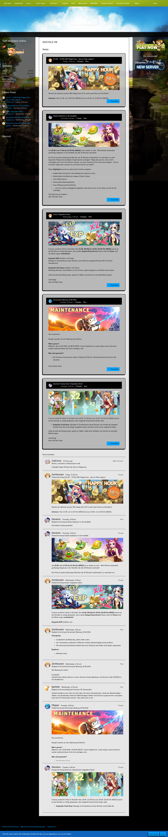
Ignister (8, 126)
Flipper (55, 302)
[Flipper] (47, 732)
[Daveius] (47, 522)
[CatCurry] (47, 463)
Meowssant (29, 82)
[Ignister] (47, 692)
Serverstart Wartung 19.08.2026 (17, 117)
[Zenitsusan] (47, 493)
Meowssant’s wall (73, 463)
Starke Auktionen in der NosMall (17, 106)
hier (91, 357)
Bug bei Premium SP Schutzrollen (18, 123)
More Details (153, 834)
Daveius (9, 108)
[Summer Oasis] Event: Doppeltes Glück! (68, 384)
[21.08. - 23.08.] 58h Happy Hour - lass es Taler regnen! (73, 59)
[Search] (162, 3)
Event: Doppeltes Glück (14, 111)
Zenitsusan (10, 102)
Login (155, 3)
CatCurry (56, 460)
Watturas (10, 46)
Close (163, 834)
